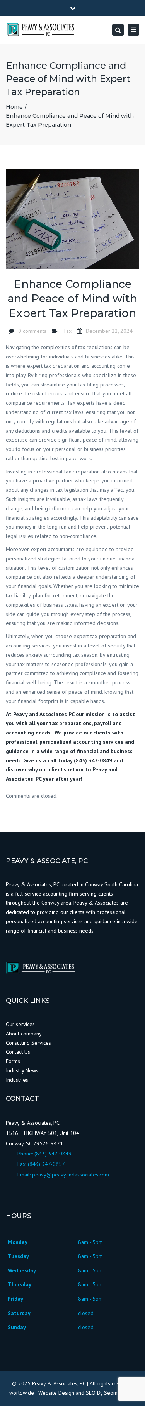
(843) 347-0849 (53, 1153)
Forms (13, 1061)
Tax (67, 330)
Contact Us (18, 1051)
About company (24, 1033)
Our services (20, 1024)
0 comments (32, 330)
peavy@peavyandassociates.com (70, 1174)
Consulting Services (28, 1042)
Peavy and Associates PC (43, 714)
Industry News (23, 1070)
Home (14, 106)
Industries (17, 1079)
